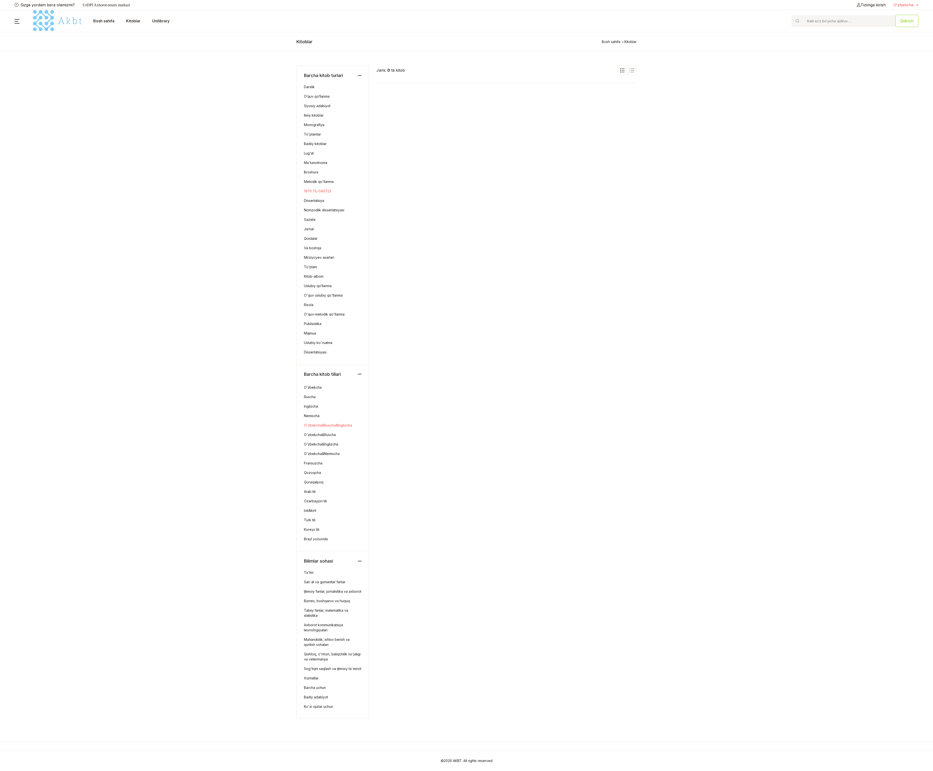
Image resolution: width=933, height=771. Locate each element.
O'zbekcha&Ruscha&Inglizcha (328, 425)
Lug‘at (309, 153)
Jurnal (309, 229)
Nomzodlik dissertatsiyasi (324, 210)
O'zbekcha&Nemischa (322, 454)
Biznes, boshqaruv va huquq (327, 601)
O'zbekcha (904, 4)
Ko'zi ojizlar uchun (318, 706)
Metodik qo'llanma (319, 182)
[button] (17, 20)
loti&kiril (310, 510)
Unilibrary (161, 20)
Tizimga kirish (873, 4)
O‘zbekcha (313, 387)
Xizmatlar (311, 678)
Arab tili (310, 491)
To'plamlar (312, 134)
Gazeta (309, 219)
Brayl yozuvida (316, 539)
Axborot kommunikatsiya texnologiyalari (323, 627)
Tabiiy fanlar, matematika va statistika (326, 612)
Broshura (311, 172)
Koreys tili (311, 529)
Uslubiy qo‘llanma (318, 286)
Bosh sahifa (103, 20)
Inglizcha (311, 406)
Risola (308, 305)
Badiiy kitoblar (315, 144)
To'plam (310, 267)
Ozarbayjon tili (315, 501)
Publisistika (312, 324)
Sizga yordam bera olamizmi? (47, 4)
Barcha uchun (315, 687)
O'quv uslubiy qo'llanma (323, 295)
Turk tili (309, 520)
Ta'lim (308, 572)
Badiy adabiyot (316, 697)
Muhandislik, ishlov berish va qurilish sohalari (327, 642)
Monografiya (314, 125)
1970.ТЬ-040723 (317, 191)
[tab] (622, 70)
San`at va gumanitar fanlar (325, 582)
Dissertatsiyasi (315, 352)
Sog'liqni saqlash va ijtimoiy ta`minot (332, 669)
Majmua (310, 333)
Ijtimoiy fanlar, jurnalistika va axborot (332, 591)
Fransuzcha (313, 463)
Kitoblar (133, 20)
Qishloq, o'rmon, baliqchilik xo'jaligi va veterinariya (332, 656)
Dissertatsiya (314, 200)
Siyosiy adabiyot (317, 106)
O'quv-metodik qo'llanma (324, 314)
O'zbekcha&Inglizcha (321, 444)
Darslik (309, 87)
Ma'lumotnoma (315, 163)
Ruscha (310, 397)
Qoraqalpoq (313, 482)
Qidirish (907, 20)
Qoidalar (311, 238)
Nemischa (312, 416)
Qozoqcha (312, 473)
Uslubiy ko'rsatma (318, 343)
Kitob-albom (313, 276)
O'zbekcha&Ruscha (320, 435)
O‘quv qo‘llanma (316, 96)
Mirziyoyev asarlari (319, 257)
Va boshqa (312, 248)
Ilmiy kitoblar (314, 115)
